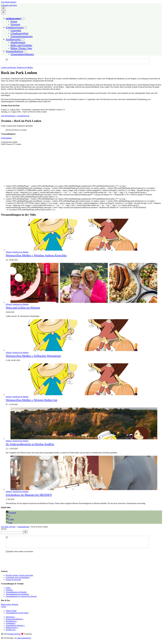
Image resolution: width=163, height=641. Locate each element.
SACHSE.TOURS (8, 527)
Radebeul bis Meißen (25, 67)
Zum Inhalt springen (8, 2)
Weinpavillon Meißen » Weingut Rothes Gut (31, 400)
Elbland (9, 252)
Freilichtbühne (6, 138)
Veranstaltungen (23, 527)
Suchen (4, 529)
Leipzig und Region (8, 67)
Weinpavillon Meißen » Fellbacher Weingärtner (33, 355)
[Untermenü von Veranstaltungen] (24, 51)
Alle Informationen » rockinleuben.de (15, 116)
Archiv (3, 607)
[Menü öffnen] (3, 8)
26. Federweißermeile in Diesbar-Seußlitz (30, 444)
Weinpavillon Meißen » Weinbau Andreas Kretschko (36, 255)
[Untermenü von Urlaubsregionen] (25, 27)
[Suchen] (25, 532)
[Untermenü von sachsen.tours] (22, 18)
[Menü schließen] (3, 12)
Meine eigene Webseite (9, 604)
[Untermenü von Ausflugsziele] (22, 39)
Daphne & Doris (14, 634)
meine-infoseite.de (24, 638)
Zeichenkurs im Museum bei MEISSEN (29, 494)
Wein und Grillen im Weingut (23, 307)
